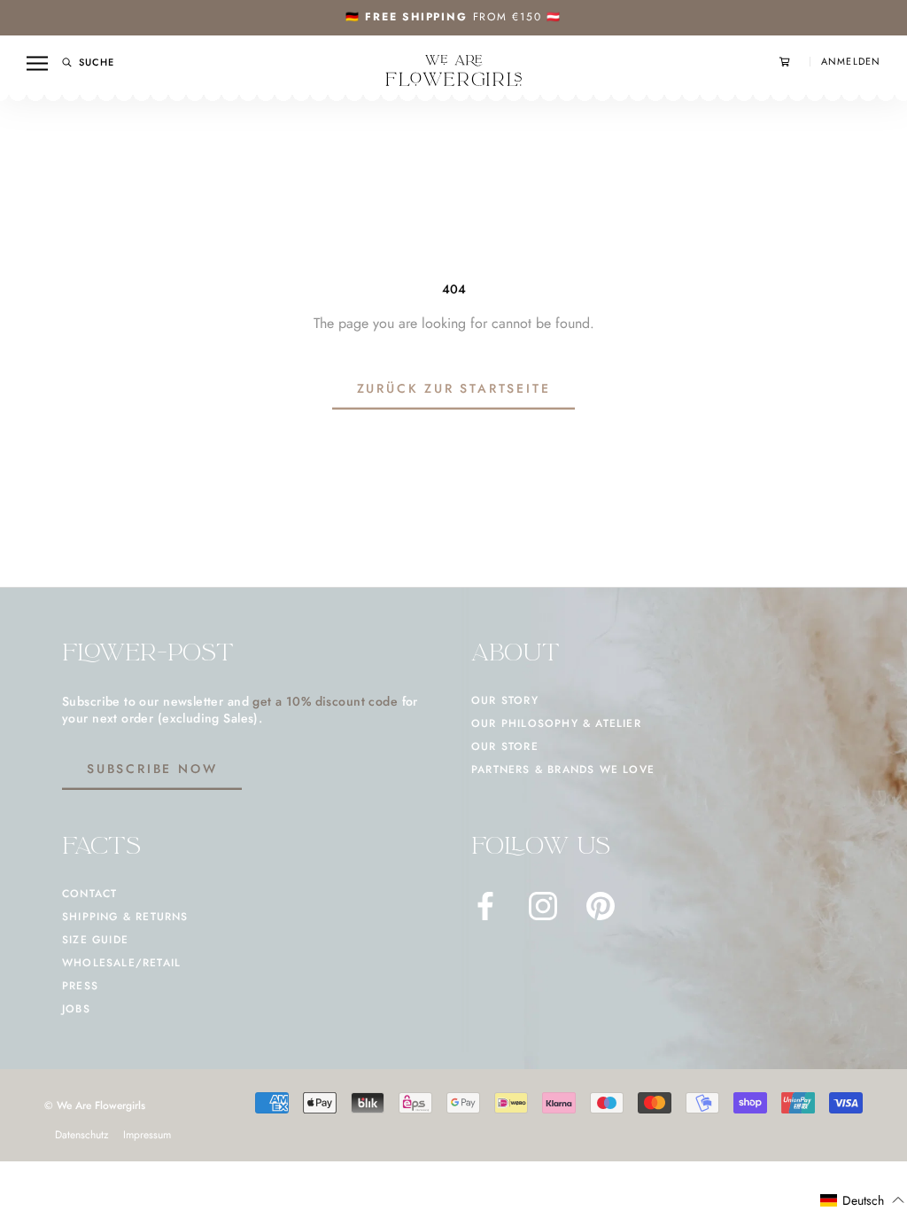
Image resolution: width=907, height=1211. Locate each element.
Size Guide (95, 940)
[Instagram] (543, 906)
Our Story (505, 700)
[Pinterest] (600, 906)
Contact (89, 894)
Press (80, 986)
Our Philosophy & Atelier (556, 723)
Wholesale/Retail (121, 963)
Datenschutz (82, 1135)
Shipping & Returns (125, 917)
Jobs (76, 1009)
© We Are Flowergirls (94, 1105)
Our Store (505, 746)
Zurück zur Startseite (454, 388)
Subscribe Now (152, 768)
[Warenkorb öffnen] (794, 61)
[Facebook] (485, 906)
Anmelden (850, 61)
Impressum (147, 1135)
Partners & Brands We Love (563, 769)
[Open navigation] (37, 63)
